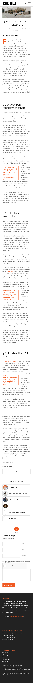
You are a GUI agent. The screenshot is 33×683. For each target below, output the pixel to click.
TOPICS (12, 30)
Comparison (9, 462)
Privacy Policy (5, 619)
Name (23, 543)
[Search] (24, 3)
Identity (28, 28)
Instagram (7, 655)
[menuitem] (24, 3)
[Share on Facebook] (16, 471)
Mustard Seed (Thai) (7, 639)
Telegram (7, 659)
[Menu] (28, 3)
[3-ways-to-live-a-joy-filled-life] (16, 12)
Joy (13, 462)
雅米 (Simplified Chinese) (8, 635)
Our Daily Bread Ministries (16, 616)
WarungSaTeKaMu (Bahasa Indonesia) (12, 633)
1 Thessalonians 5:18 (9, 361)
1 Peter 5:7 (10, 271)
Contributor (20, 30)
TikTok (6, 661)
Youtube (7, 657)
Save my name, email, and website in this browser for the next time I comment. (17, 562)
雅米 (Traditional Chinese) (8, 637)
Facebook (7, 652)
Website (24, 555)
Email (23, 549)
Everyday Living (22, 28)
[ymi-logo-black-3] (13, 3)
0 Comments (13, 28)
